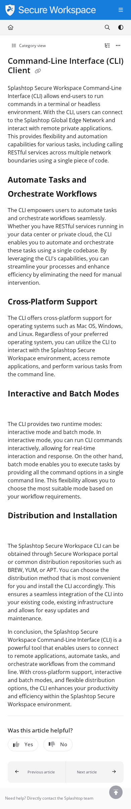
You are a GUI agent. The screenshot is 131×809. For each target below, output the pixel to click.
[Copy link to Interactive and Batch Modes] (18, 408)
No (63, 744)
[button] (37, 772)
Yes (29, 744)
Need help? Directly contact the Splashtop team (49, 798)
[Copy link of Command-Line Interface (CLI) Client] (38, 71)
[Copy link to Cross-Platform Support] (107, 302)
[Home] (50, 10)
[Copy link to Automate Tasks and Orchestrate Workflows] (107, 194)
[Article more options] (118, 45)
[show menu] (120, 10)
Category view (32, 45)
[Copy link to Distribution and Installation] (18, 530)
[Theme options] (120, 27)
